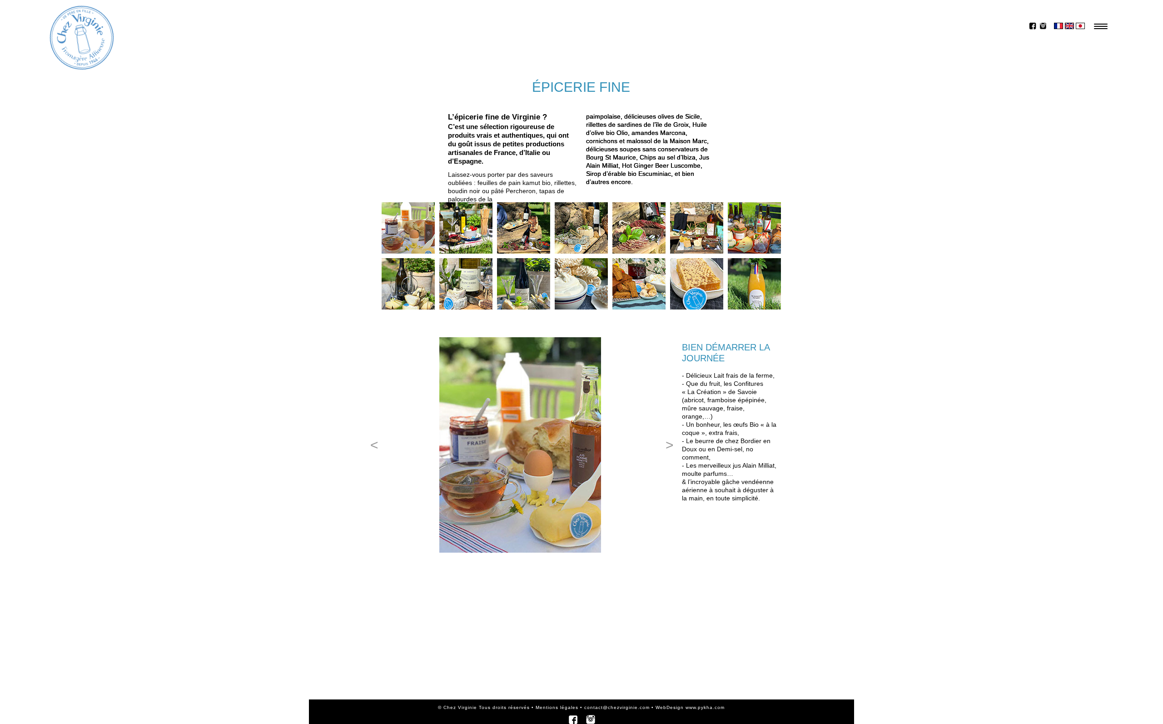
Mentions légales (557, 707)
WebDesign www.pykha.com (690, 707)
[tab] (408, 228)
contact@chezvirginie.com (616, 707)
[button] (374, 445)
